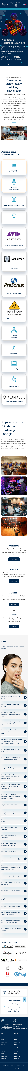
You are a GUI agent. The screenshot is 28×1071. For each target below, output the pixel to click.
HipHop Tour (14, 353)
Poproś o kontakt (7, 1028)
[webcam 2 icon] (19, 1068)
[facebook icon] (9, 1068)
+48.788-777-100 (17, 1026)
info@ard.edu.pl (7, 1026)
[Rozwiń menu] (14, 9)
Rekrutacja (4, 1042)
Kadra (2, 1039)
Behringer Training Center (14, 318)
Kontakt (3, 1058)
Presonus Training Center (14, 293)
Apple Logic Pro (14, 268)
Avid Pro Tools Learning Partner (14, 245)
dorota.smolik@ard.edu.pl (20, 1028)
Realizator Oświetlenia (14, 221)
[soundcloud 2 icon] (15, 1068)
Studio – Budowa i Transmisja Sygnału (14, 205)
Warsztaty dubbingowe (14, 369)
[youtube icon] (12, 1068)
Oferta (3, 1037)
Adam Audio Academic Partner (14, 401)
